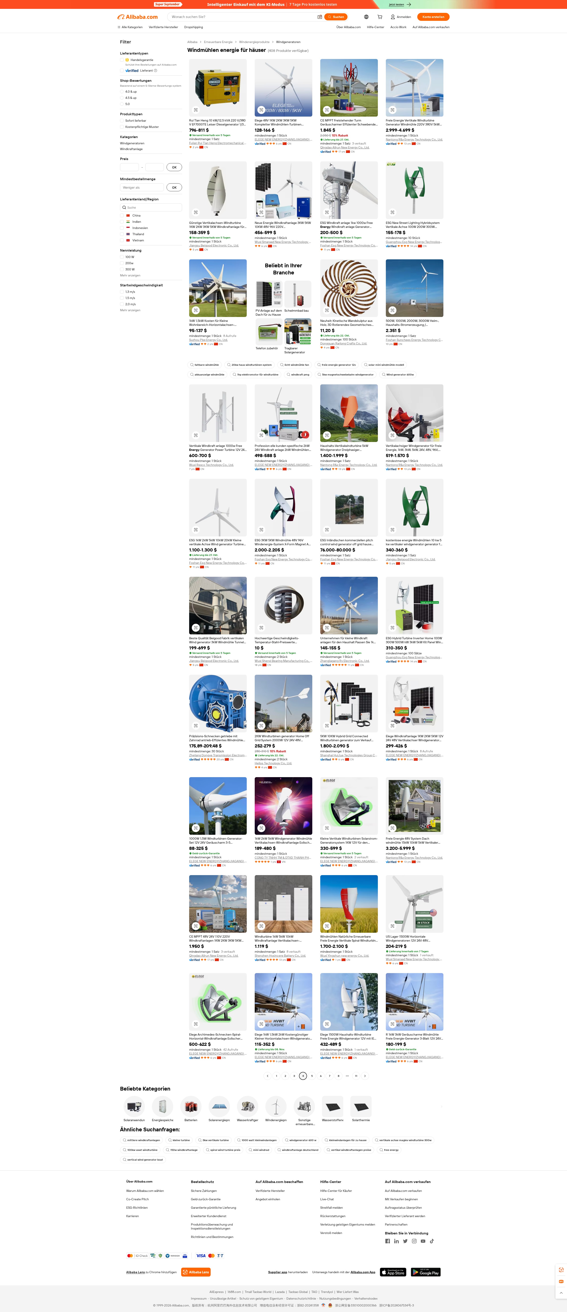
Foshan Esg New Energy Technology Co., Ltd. (349, 245)
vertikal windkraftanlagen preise (351, 1150)
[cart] (380, 17)
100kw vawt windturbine (142, 1150)
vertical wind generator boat (145, 1159)
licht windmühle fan (297, 364)
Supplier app (277, 1272)
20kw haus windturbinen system (252, 364)
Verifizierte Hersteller (270, 1191)
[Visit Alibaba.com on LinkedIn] (396, 1241)
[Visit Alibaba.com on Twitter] (405, 1241)
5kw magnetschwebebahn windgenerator (348, 374)
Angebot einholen (268, 1199)
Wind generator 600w (400, 374)
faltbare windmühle (207, 364)
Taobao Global (298, 1292)
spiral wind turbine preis (225, 1150)
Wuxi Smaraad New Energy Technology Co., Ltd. (283, 242)
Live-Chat (327, 1199)
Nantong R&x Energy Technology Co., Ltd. (414, 139)
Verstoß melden (331, 1233)
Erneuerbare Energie (218, 42)
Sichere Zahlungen (204, 1191)
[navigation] (151, 559)
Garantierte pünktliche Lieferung (213, 1207)
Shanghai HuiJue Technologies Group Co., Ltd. (349, 755)
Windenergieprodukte (254, 42)
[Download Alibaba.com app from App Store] (393, 1272)
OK (174, 167)
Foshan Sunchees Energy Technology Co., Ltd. (414, 340)
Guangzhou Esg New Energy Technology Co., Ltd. (414, 242)
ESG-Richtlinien (137, 1207)
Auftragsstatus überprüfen (403, 1207)
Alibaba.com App (363, 1272)
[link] (561, 1270)
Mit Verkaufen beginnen (401, 1199)
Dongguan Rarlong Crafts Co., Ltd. (343, 343)
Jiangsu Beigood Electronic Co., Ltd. (214, 245)
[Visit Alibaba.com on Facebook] (387, 1241)
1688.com (234, 1292)
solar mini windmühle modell (386, 364)
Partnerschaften (396, 1224)
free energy (391, 1150)
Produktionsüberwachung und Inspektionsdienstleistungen (212, 1226)
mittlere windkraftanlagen (143, 1140)
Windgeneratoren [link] (288, 42)
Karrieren (132, 1216)
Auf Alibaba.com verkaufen (403, 1191)
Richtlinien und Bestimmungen (212, 1237)
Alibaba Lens (135, 1272)
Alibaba (192, 42)
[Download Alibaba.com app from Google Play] (426, 1272)
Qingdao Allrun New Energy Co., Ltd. (344, 147)
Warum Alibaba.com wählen (145, 1191)
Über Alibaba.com (139, 1181)
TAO (314, 1292)
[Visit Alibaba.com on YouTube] (423, 1241)
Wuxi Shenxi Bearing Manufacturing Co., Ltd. (283, 661)
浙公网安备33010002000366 (356, 1305)
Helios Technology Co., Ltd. (273, 763)
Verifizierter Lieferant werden (405, 1216)
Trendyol (327, 1292)
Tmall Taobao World (258, 1292)
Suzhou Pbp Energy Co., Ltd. (208, 340)
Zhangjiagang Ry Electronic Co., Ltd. (344, 661)
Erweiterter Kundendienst (208, 1216)
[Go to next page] (365, 1076)
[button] (319, 17)
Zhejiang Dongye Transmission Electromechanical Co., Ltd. (218, 755)
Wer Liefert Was (348, 1292)
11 (356, 1075)
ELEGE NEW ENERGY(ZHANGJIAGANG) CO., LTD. (283, 139)
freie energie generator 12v (339, 364)
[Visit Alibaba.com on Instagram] (414, 1241)
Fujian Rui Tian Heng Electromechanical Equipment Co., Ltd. (218, 143)
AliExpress (217, 1292)
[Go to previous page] (268, 1076)
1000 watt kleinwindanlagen (259, 1140)
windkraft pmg (300, 374)
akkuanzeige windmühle (209, 374)
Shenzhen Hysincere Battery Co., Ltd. (280, 955)
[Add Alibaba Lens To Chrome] (196, 1272)
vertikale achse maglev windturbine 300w (405, 1140)
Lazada (280, 1292)
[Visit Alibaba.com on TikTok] (432, 1241)
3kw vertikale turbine (216, 1140)
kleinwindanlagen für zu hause (348, 1140)
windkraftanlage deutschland (300, 1150)
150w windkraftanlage (184, 1150)
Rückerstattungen (333, 1216)
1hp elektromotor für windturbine (257, 374)
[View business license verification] (323, 1305)
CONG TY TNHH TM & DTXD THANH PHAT (283, 857)
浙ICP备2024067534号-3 (396, 1305)
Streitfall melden (331, 1207)
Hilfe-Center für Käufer (336, 1191)
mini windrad (261, 1150)
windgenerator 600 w (302, 1140)
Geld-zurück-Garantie (206, 1199)
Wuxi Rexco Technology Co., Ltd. (211, 465)
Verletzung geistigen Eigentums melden (347, 1224)
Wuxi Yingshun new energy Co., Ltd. (344, 955)
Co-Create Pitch (137, 1199)
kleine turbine (181, 1140)
